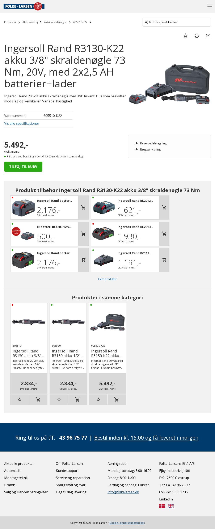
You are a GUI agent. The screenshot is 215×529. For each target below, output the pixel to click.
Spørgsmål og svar (70, 485)
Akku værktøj (30, 22)
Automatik (12, 470)
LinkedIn (166, 499)
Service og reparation (73, 477)
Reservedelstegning (150, 143)
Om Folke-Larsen (69, 463)
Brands (10, 485)
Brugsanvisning (148, 149)
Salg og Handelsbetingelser (26, 492)
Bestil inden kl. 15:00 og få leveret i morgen (146, 437)
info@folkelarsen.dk (123, 492)
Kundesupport (67, 470)
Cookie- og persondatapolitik (127, 523)
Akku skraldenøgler (55, 22)
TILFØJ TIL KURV (23, 166)
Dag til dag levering (71, 492)
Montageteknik (16, 477)
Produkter (10, 22)
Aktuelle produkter (19, 463)
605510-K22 (80, 22)
